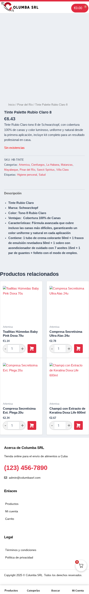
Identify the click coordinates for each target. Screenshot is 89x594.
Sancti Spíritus (46, 169)
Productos (11, 590)
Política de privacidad (19, 557)
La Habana (52, 164)
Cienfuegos (38, 164)
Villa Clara (62, 169)
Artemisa (24, 164)
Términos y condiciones (20, 550)
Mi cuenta (11, 511)
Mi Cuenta (78, 590)
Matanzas (67, 164)
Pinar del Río (25, 104)
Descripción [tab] (13, 193)
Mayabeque (11, 169)
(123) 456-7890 (25, 467)
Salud (42, 174)
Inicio (11, 104)
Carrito (9, 518)
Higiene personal (27, 174)
